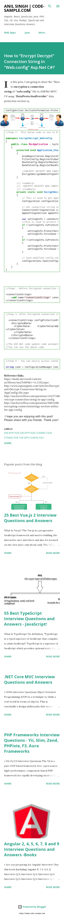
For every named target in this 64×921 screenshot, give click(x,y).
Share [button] (8, 443)
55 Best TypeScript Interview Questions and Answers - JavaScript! (29, 618)
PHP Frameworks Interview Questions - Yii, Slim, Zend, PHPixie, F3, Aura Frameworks (32, 743)
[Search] (50, 6)
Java (27, 32)
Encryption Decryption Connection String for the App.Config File (28, 435)
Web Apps (10, 32)
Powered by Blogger (34, 906)
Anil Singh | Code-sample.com (24, 8)
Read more (53, 553)
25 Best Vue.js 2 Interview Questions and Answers (30, 517)
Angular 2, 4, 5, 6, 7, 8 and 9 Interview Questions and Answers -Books (31, 849)
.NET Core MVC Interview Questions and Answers (29, 679)
